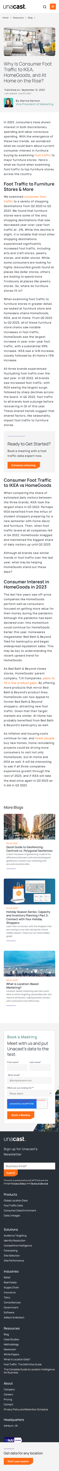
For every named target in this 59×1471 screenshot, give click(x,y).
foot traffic (43, 155)
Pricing (8, 1399)
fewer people (45, 738)
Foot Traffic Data (13, 1205)
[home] (15, 6)
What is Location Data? (17, 1359)
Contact (8, 1404)
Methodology (11, 1344)
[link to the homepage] (15, 1138)
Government (11, 1307)
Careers (8, 1394)
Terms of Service (39, 1183)
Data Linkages (12, 1215)
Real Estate (10, 1282)
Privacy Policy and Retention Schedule (26, 1409)
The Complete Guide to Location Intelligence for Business (29, 1371)
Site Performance (14, 1260)
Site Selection (12, 1255)
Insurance (10, 1292)
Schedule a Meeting (23, 465)
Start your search (18, 1461)
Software (9, 1312)
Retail (7, 1277)
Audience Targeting (15, 1235)
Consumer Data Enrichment (20, 1210)
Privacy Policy (18, 1183)
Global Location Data (16, 1200)
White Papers (11, 1354)
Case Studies (11, 1339)
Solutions (11, 1229)
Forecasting (10, 1250)
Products (10, 1194)
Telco (7, 1297)
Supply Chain (11, 1287)
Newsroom (10, 1349)
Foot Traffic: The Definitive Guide (23, 1364)
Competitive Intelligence (18, 1245)
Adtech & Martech (14, 1317)
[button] (53, 7)
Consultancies (12, 1302)
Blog (6, 1334)
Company (9, 1389)
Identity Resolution (14, 1240)
